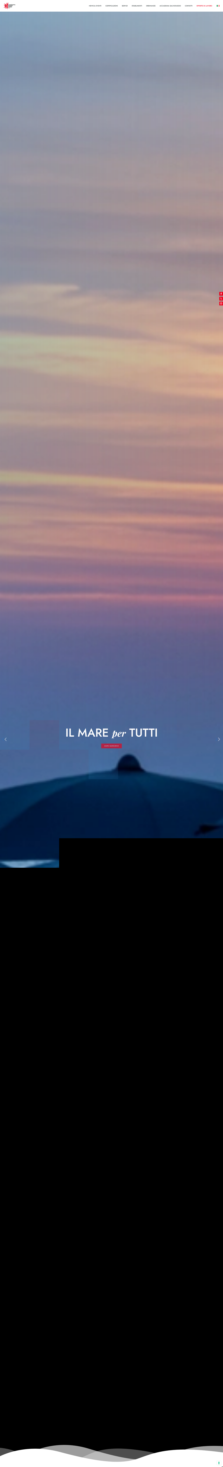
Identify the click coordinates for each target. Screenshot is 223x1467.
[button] (218, 6)
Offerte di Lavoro (204, 6)
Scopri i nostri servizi (111, 746)
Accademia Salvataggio (170, 6)
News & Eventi (95, 6)
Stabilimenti (137, 6)
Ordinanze (151, 6)
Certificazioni (111, 6)
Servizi (125, 6)
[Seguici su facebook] (221, 294)
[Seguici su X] (221, 299)
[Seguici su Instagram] (221, 303)
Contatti (188, 6)
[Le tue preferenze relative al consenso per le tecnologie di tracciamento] (219, 1463)
